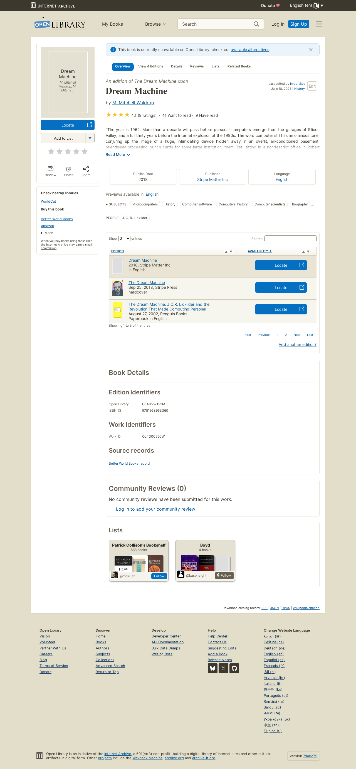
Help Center (218, 636)
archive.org (174, 758)
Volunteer (47, 642)
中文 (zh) (271, 725)
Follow (159, 576)
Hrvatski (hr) (274, 678)
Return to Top (107, 672)
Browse (153, 24)
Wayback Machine (147, 758)
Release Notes (220, 660)
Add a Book (218, 654)
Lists (216, 66)
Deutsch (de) (275, 648)
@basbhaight (196, 575)
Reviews (197, 66)
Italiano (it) (273, 683)
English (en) (274, 654)
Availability (260, 251)
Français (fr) (274, 666)
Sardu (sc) (272, 707)
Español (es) (274, 660)
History (299, 89)
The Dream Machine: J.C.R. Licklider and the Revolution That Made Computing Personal (168, 306)
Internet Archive (117, 754)
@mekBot (127, 576)
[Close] (311, 50)
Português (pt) (276, 695)
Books (101, 642)
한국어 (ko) (273, 689)
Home (100, 636)
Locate (67, 125)
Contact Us (217, 642)
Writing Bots (162, 654)
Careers (46, 654)
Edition (117, 251)
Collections (105, 660)
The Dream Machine (155, 81)
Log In (278, 24)
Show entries (125, 238)
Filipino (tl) (273, 731)
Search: (257, 239)
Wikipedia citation (306, 608)
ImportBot (297, 84)
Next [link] (297, 335)
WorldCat (48, 201)
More (48, 233)
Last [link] (310, 335)
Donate (270, 5)
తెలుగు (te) (272, 713)
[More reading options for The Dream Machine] (89, 138)
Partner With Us (52, 648)
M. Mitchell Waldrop (133, 102)
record (145, 463)
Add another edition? (298, 344)
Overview (122, 66)
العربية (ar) (272, 636)
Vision (44, 636)
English (282, 179)
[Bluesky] (212, 668)
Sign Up (298, 24)
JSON (274, 608)
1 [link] (277, 335)
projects (105, 758)
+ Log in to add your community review (153, 509)
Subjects (103, 654)
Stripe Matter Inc (212, 179)
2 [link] (286, 335)
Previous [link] (264, 335)
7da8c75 (310, 756)
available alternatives (250, 49)
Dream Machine (142, 260)
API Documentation (168, 642)
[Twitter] (223, 668)
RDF (264, 608)
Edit (312, 86)
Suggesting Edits (222, 648)
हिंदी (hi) (270, 672)
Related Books (239, 66)
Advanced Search (110, 666)
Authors (102, 648)
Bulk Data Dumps (166, 648)
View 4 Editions (150, 66)
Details (176, 66)
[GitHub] (234, 668)
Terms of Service (53, 666)
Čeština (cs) (274, 642)
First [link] (248, 335)
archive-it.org (203, 758)
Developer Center (166, 636)
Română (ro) (274, 701)
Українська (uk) (277, 719)
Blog (43, 660)
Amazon (47, 226)
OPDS (285, 608)
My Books (112, 24)
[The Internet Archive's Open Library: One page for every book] (59, 24)
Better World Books (57, 219)
